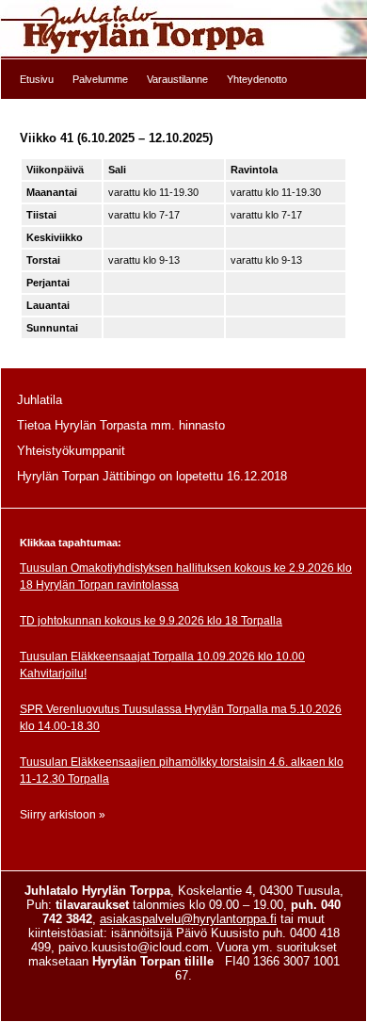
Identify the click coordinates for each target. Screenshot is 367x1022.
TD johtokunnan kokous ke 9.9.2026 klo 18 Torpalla (151, 620)
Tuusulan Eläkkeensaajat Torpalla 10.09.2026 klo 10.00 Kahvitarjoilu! (162, 665)
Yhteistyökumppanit (71, 451)
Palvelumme (100, 79)
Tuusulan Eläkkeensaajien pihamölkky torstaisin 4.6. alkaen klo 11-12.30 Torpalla (181, 770)
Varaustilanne (177, 79)
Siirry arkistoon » (62, 814)
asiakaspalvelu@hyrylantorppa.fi (188, 919)
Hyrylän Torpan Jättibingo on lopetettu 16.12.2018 (152, 476)
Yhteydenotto (257, 79)
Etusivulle (183, 29)
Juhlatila (39, 400)
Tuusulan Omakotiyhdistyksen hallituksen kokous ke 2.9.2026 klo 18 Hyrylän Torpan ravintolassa (186, 576)
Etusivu (37, 79)
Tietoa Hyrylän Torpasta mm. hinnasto (121, 425)
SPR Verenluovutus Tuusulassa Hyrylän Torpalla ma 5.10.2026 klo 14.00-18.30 (181, 718)
